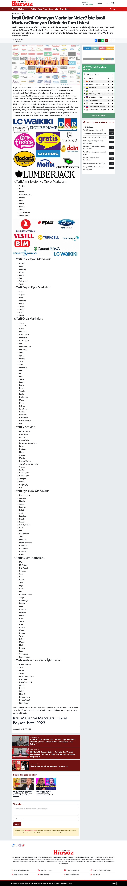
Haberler (15, 13)
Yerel (45, 9)
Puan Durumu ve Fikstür (21, 874)
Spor (27, 9)
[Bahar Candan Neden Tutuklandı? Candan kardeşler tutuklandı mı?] (46, 784)
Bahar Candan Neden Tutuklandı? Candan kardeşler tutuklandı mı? (44, 793)
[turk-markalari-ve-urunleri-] (46, 148)
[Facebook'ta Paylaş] (96, 40)
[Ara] (111, 9)
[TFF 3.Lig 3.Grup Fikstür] (113, 122)
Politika (34, 9)
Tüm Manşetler (44, 874)
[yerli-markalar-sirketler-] (46, 237)
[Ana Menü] (114, 9)
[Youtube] (23, 845)
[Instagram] (19, 845)
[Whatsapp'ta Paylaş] (102, 40)
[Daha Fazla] (106, 40)
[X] (16, 845)
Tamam (113, 883)
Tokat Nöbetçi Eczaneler (21, 870)
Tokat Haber (64, 9)
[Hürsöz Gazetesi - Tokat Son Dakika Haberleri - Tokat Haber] (22, 3)
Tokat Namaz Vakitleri (73, 870)
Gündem (21, 9)
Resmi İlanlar (53, 9)
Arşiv (40, 9)
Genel (22, 13)
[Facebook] (13, 845)
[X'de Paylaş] (99, 40)
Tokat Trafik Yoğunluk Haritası (102, 870)
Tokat (14, 9)
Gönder (17, 824)
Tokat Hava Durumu (46, 870)
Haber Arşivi (96, 874)
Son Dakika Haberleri (72, 874)
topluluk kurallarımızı (30, 830)
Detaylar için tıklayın (99, 115)
